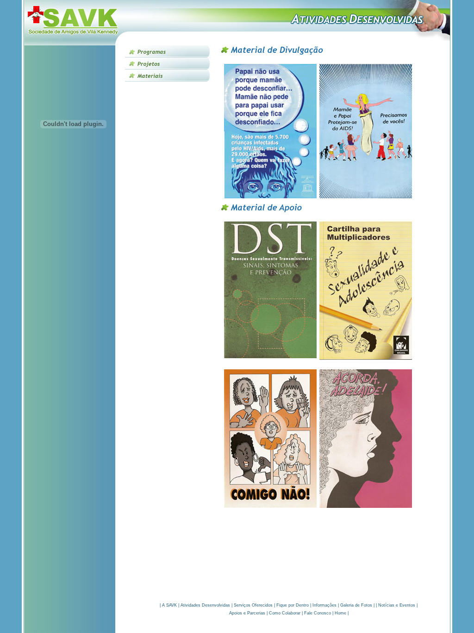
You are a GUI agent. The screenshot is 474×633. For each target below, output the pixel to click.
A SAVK (169, 605)
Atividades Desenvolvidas (205, 605)
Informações (324, 605)
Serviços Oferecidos (253, 605)
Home (340, 613)
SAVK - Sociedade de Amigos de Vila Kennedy (73, 22)
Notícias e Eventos (396, 605)
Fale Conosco (317, 613)
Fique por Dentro (292, 605)
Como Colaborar (284, 613)
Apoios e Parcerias (247, 613)
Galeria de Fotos (356, 605)
